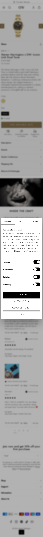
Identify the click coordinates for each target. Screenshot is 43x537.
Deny (21, 314)
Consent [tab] (7, 221)
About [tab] (35, 221)
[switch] (36, 269)
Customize (20, 301)
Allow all (21, 294)
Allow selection (21, 307)
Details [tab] (21, 221)
